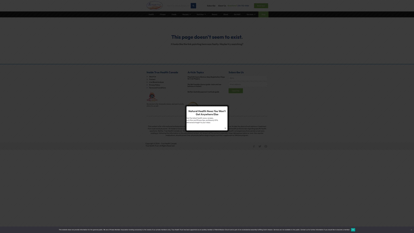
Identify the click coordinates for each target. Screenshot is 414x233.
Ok (353, 230)
